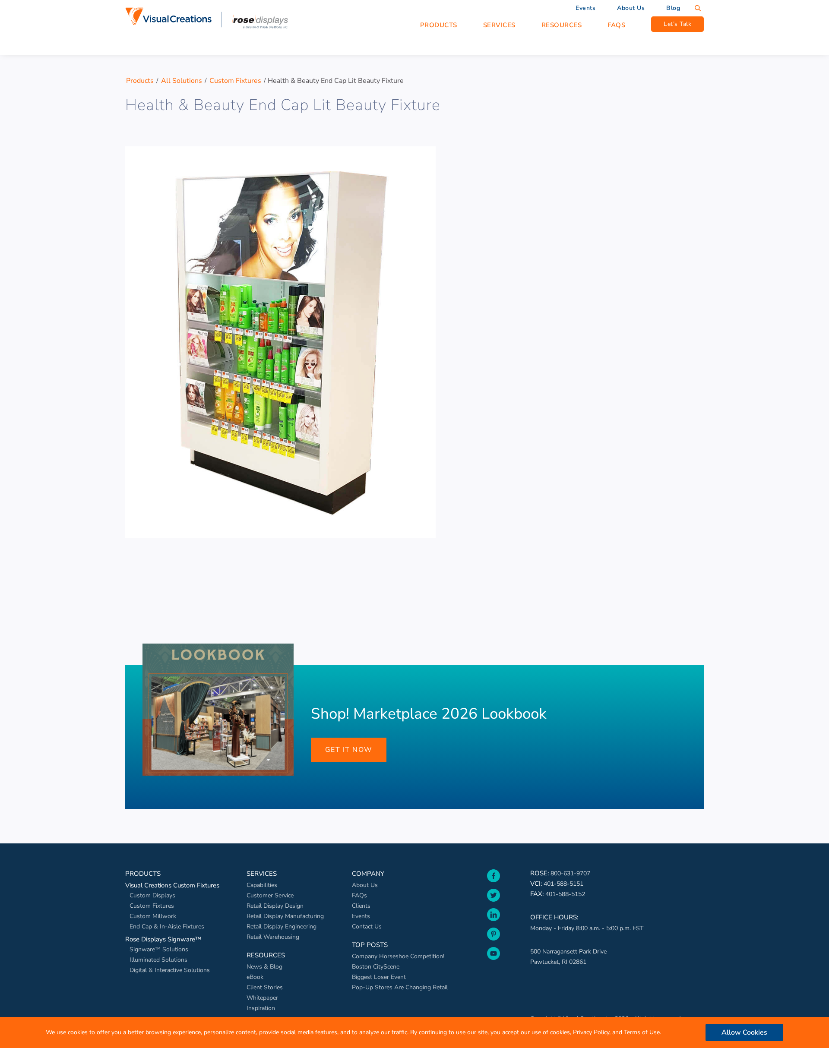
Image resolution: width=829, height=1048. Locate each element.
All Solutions (181, 80)
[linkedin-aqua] (493, 923)
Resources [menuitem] (266, 955)
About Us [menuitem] (631, 8)
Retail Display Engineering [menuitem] (281, 926)
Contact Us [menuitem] (367, 926)
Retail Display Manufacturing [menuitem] (285, 916)
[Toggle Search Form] (698, 8)
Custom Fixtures (235, 80)
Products (140, 80)
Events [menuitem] (585, 8)
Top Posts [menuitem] (370, 945)
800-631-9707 (570, 873)
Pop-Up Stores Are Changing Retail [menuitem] (400, 987)
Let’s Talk (677, 24)
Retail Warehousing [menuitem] (273, 937)
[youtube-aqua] (493, 962)
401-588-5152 (565, 894)
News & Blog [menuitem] (264, 967)
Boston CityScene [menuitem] (375, 967)
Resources (561, 25)
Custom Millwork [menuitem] (153, 916)
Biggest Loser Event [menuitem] (379, 977)
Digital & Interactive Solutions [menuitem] (170, 970)
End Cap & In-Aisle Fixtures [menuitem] (167, 926)
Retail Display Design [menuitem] (275, 906)
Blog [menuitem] (673, 8)
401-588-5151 (563, 884)
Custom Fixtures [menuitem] (152, 906)
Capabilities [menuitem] (262, 885)
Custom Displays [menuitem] (152, 895)
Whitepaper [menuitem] (262, 998)
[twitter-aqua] (493, 904)
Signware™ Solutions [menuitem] (159, 949)
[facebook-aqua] (493, 884)
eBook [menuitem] (255, 977)
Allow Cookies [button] (744, 1032)
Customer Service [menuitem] (270, 895)
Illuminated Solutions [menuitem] (158, 960)
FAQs (616, 25)
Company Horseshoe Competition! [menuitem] (398, 956)
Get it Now (349, 749)
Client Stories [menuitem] (265, 987)
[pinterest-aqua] (493, 942)
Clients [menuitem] (361, 906)
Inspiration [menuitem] (261, 1008)
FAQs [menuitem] (359, 895)
